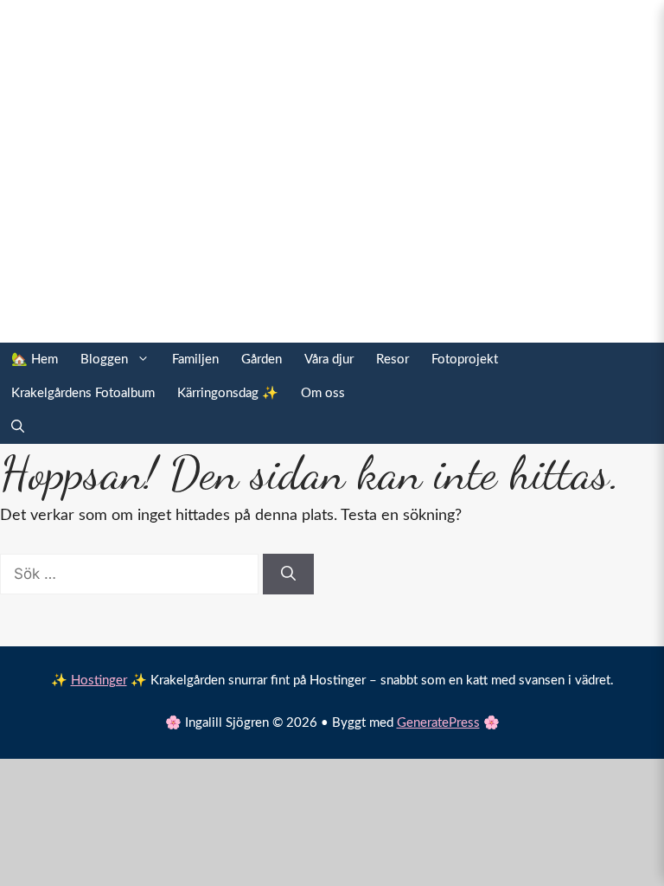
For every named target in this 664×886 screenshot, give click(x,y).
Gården (261, 359)
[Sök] (288, 574)
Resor (392, 359)
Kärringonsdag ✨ (227, 393)
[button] (17, 427)
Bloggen (104, 359)
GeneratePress (438, 722)
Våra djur (329, 359)
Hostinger (99, 680)
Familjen (195, 359)
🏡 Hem (34, 359)
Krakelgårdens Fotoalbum (83, 393)
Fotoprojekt (464, 359)
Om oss (323, 393)
